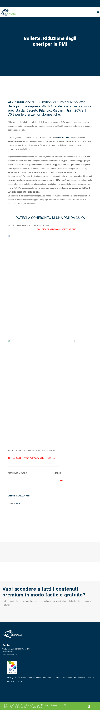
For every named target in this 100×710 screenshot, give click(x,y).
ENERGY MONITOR (76, 3)
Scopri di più (12, 689)
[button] (98, 12)
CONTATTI (93, 3)
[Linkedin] (89, 706)
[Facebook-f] (94, 706)
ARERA (17, 503)
